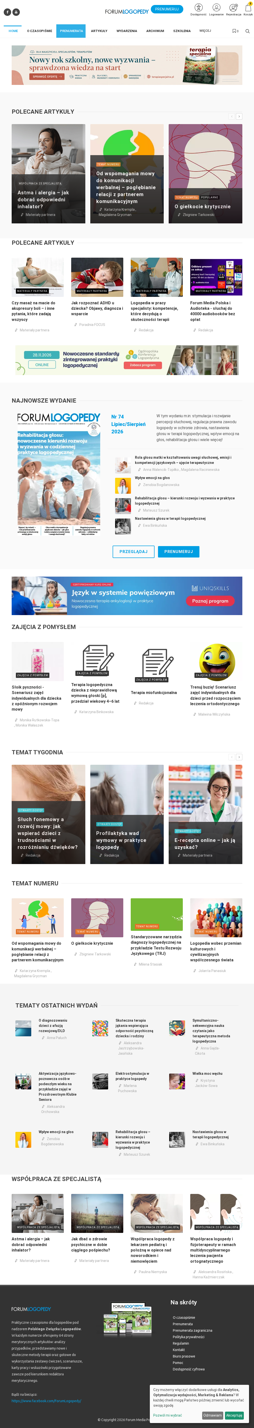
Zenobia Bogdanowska (161, 485)
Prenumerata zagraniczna (192, 1330)
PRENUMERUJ (167, 9)
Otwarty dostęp (31, 810)
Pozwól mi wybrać (167, 1415)
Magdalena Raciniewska (200, 470)
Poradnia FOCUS (92, 325)
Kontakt (179, 1350)
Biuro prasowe (184, 1356)
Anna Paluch (57, 1038)
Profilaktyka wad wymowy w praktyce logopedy (121, 840)
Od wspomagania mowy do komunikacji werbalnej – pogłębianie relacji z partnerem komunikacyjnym (126, 187)
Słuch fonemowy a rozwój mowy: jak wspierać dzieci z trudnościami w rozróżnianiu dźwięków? (48, 833)
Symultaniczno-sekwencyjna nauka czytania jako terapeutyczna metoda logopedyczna (211, 1030)
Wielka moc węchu (207, 1074)
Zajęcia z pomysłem (32, 675)
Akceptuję (234, 1415)
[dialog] (199, 1404)
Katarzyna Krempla (119, 209)
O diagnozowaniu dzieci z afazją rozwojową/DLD (53, 1025)
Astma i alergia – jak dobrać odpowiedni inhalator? (43, 199)
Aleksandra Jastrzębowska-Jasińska (131, 1048)
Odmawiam (212, 1415)
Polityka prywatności (188, 1337)
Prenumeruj (178, 551)
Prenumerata (183, 1324)
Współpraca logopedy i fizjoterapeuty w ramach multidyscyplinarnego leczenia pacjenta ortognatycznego (213, 1250)
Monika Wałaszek (29, 725)
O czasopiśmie (184, 1318)
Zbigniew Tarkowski (198, 215)
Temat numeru (108, 164)
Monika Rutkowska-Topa (39, 720)
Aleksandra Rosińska (215, 1272)
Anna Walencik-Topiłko (161, 470)
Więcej (205, 31)
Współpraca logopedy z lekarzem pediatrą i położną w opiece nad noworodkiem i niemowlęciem (153, 1250)
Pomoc (178, 1363)
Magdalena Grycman (115, 215)
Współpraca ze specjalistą (40, 183)
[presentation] (231, 116)
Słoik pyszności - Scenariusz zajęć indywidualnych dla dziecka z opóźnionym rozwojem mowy (36, 698)
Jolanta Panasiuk (212, 971)
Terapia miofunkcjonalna (154, 692)
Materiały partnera (40, 215)
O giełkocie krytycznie (203, 206)
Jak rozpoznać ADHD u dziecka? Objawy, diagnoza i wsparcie (97, 308)
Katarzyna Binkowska (96, 712)
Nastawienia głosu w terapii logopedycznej (170, 519)
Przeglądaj (134, 551)
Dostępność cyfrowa (189, 1369)
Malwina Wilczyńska (214, 714)
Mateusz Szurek (156, 510)
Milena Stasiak (150, 964)
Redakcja (146, 330)
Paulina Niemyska (153, 1272)
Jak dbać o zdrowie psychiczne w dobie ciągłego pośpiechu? (90, 1245)
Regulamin (181, 1343)
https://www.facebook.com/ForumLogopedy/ (46, 1401)
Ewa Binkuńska (155, 525)
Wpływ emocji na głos (152, 478)
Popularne (209, 197)
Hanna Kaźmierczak (208, 1277)
